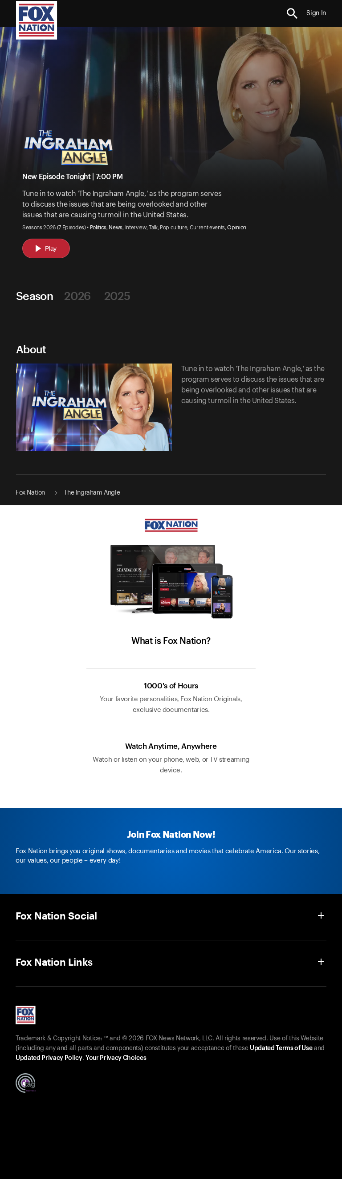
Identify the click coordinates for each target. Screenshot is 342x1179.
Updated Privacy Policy (49, 1058)
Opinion (236, 227)
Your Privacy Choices (116, 1058)
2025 (117, 295)
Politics (98, 227)
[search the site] (292, 13)
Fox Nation (30, 493)
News (115, 227)
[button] (292, 13)
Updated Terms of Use (281, 1048)
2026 (77, 295)
